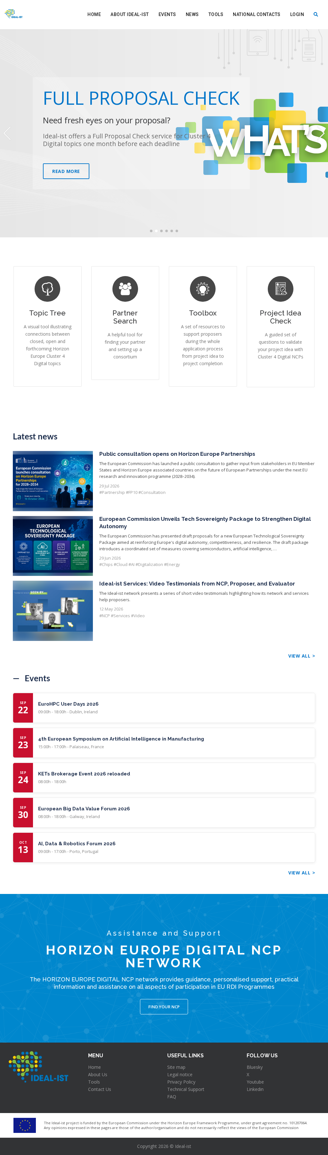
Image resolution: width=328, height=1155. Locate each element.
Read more (66, 171)
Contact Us (99, 1089)
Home (94, 14)
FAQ (171, 1097)
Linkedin (255, 1089)
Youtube (255, 1082)
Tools (216, 14)
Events (167, 14)
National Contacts (257, 14)
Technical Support (185, 1089)
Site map (176, 1067)
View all (299, 656)
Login (297, 14)
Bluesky (255, 1067)
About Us (97, 1074)
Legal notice (180, 1074)
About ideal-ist (130, 14)
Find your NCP (164, 1007)
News (192, 14)
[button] (151, 231)
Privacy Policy (181, 1082)
